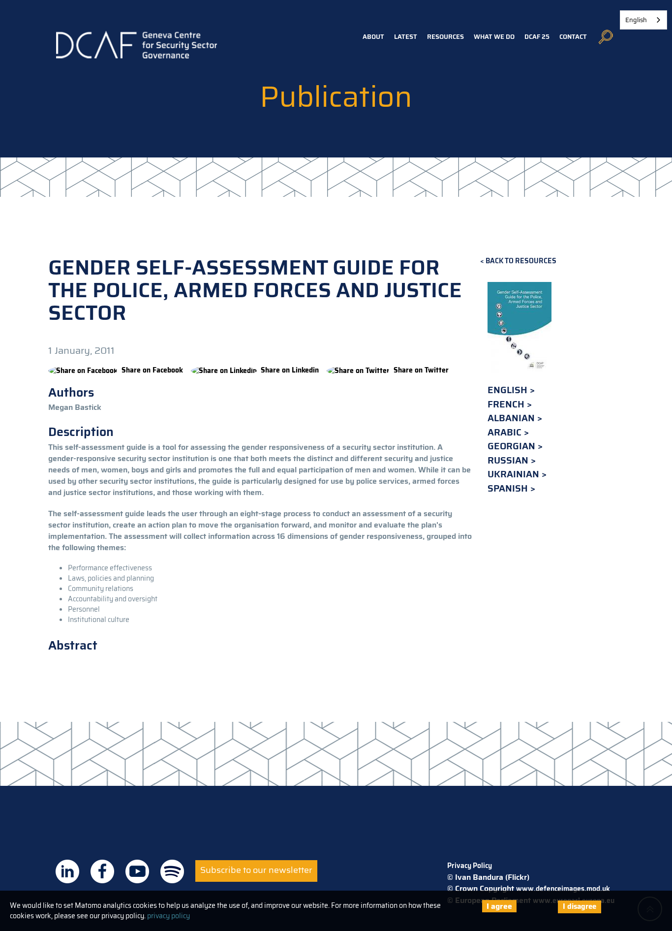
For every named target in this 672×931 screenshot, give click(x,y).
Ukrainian (515, 474)
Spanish (509, 488)
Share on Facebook (152, 370)
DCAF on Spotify (172, 871)
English (509, 390)
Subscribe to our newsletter (256, 870)
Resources (445, 36)
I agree (499, 906)
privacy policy (168, 915)
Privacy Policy (469, 865)
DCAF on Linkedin (67, 871)
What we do (494, 36)
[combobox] (643, 20)
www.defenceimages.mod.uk (563, 888)
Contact (573, 36)
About (373, 36)
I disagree (579, 906)
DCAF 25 (537, 36)
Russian (509, 460)
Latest (405, 36)
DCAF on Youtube (137, 871)
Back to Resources (521, 261)
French (507, 404)
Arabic (506, 432)
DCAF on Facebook (102, 871)
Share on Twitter (421, 370)
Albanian (512, 418)
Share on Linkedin (290, 370)
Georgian (513, 446)
